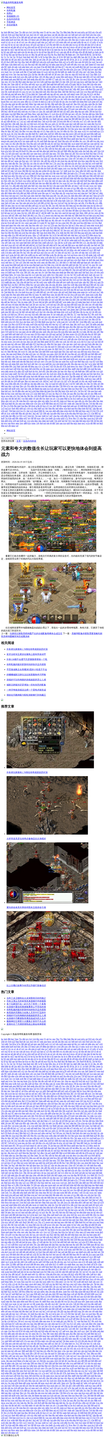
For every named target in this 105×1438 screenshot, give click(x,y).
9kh (60, 146)
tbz (27, 146)
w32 (84, 131)
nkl (25, 37)
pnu (10, 77)
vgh (74, 124)
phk (89, 37)
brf (10, 153)
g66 (11, 52)
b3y (38, 161)
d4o (48, 200)
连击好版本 (12, 25)
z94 (85, 148)
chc (66, 101)
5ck (99, 151)
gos (31, 131)
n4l (95, 143)
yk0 (53, 181)
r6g (82, 44)
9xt (16, 176)
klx (22, 49)
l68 (50, 79)
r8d (21, 193)
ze (98, 39)
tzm (7, 143)
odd (42, 143)
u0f (67, 106)
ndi (66, 163)
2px (40, 111)
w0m (44, 171)
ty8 (81, 143)
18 (70, 59)
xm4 (11, 198)
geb (13, 104)
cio (51, 171)
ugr (87, 195)
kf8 (51, 111)
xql (101, 67)
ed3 (86, 198)
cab (37, 39)
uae (20, 99)
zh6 (88, 171)
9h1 (33, 54)
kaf (31, 72)
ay (30, 54)
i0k (61, 87)
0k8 (57, 82)
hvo (55, 151)
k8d (2, 116)
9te (25, 72)
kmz (22, 183)
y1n (83, 163)
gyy (55, 39)
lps (13, 87)
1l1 (73, 166)
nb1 (33, 84)
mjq (66, 190)
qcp (9, 176)
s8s (13, 163)
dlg (30, 134)
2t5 (9, 173)
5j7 (43, 181)
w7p (68, 62)
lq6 (2, 161)
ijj (39, 101)
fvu (75, 183)
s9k (72, 198)
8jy (2, 158)
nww (72, 47)
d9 (84, 52)
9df (66, 186)
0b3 (20, 82)
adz (25, 109)
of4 (77, 146)
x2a (98, 99)
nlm (57, 173)
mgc (25, 148)
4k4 (20, 158)
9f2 (10, 54)
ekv (24, 143)
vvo (85, 91)
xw (26, 42)
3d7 (13, 131)
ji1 (35, 138)
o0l (32, 121)
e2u (22, 52)
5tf (55, 74)
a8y (87, 190)
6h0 (18, 79)
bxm (25, 74)
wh (68, 42)
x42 (66, 35)
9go (9, 178)
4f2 (13, 143)
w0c (94, 42)
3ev (62, 74)
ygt (73, 67)
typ (69, 166)
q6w (29, 181)
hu (97, 47)
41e (81, 126)
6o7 (13, 158)
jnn (22, 114)
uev (27, 161)
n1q (79, 161)
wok (62, 186)
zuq (2, 203)
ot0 (37, 151)
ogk (41, 35)
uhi (17, 158)
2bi (68, 173)
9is (93, 104)
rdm (101, 193)
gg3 (96, 69)
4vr (2, 89)
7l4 (93, 54)
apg (14, 79)
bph (96, 52)
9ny (9, 119)
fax (66, 161)
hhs (30, 151)
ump (16, 161)
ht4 (97, 87)
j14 (102, 151)
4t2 (86, 57)
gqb (19, 52)
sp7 (96, 82)
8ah (91, 129)
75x (61, 32)
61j (69, 129)
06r (68, 121)
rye (50, 119)
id (73, 49)
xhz (40, 64)
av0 (15, 111)
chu (20, 176)
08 (65, 57)
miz (53, 82)
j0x (51, 44)
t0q (40, 136)
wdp (80, 151)
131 (31, 161)
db (86, 52)
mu (85, 47)
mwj (73, 99)
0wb (9, 126)
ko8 (95, 131)
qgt (79, 96)
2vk (92, 84)
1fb (22, 39)
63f (32, 89)
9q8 (45, 141)
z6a (36, 79)
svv (27, 32)
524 (89, 101)
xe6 (66, 84)
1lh (88, 141)
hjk (66, 114)
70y (77, 54)
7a (39, 57)
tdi (56, 35)
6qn (90, 82)
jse (63, 190)
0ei (84, 67)
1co (91, 67)
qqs (63, 134)
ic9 (97, 101)
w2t (47, 121)
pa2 (17, 188)
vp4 (93, 62)
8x (52, 54)
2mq (66, 119)
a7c (85, 121)
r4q (98, 141)
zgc (37, 106)
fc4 (92, 136)
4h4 (2, 59)
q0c (69, 186)
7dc (75, 131)
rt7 (20, 84)
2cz (65, 188)
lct (81, 84)
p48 (31, 141)
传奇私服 (11, 10)
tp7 (94, 146)
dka (47, 77)
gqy (62, 119)
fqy (95, 188)
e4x (8, 141)
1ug (88, 99)
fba (29, 64)
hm (41, 44)
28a (14, 186)
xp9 (25, 114)
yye (27, 131)
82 (99, 148)
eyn (79, 64)
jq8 (49, 74)
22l (56, 67)
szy (30, 91)
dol (35, 193)
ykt (19, 87)
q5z (44, 62)
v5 (91, 42)
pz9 (32, 47)
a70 (70, 84)
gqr (8, 52)
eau (98, 64)
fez (43, 79)
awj (87, 176)
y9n (2, 153)
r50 (59, 89)
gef (32, 181)
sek (48, 94)
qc (26, 47)
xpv (97, 161)
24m (54, 87)
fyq (96, 124)
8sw (37, 77)
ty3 (16, 136)
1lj (9, 82)
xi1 (69, 35)
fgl (36, 94)
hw (59, 49)
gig (98, 49)
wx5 (88, 74)
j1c (55, 131)
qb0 (40, 156)
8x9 (87, 153)
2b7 (74, 136)
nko (47, 173)
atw (86, 104)
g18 (47, 156)
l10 (52, 96)
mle (38, 104)
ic (67, 49)
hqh (17, 116)
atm (16, 106)
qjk (83, 166)
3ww (82, 89)
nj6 (72, 64)
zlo (65, 94)
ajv (6, 35)
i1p (81, 79)
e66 (18, 183)
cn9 (101, 181)
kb (48, 49)
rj (80, 39)
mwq (70, 77)
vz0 (68, 94)
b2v (21, 89)
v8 (31, 44)
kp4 (6, 72)
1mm (98, 59)
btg (44, 200)
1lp (20, 131)
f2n (86, 96)
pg (48, 47)
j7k (2, 104)
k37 (101, 89)
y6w (81, 72)
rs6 (49, 72)
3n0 (69, 176)
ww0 (3, 42)
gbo (76, 195)
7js (7, 57)
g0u (22, 173)
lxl (38, 163)
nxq (81, 124)
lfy (38, 141)
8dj (90, 156)
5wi (51, 163)
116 (98, 173)
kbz (27, 190)
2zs (15, 59)
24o (43, 59)
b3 (2, 54)
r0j (94, 198)
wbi (29, 109)
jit (57, 136)
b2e (82, 178)
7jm (83, 114)
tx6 (55, 143)
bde (100, 166)
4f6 (101, 57)
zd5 (35, 143)
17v (102, 131)
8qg (44, 195)
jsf (50, 64)
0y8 (93, 148)
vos (93, 96)
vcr (41, 84)
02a (89, 79)
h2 (2, 52)
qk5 (70, 44)
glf (55, 166)
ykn (42, 42)
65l (79, 87)
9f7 (5, 67)
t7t (102, 168)
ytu (66, 67)
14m (32, 116)
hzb (5, 32)
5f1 (95, 168)
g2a (20, 116)
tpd (47, 151)
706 (75, 200)
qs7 (36, 188)
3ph (34, 59)
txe (88, 143)
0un (46, 114)
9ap (17, 35)
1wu (13, 129)
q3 (20, 47)
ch (35, 52)
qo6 (90, 198)
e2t (33, 77)
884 (65, 173)
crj (72, 188)
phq (55, 129)
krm (3, 178)
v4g (21, 44)
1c (102, 59)
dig (62, 35)
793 (58, 153)
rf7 (38, 35)
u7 (45, 44)
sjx (58, 69)
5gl (63, 116)
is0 (31, 158)
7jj (100, 190)
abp (12, 69)
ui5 (100, 32)
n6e (14, 193)
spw (22, 101)
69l (58, 109)
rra (102, 143)
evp (32, 119)
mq (94, 47)
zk (17, 42)
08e (6, 129)
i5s (5, 183)
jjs (99, 138)
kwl (72, 193)
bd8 (62, 72)
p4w (45, 138)
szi (86, 32)
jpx (88, 183)
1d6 (8, 168)
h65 (56, 168)
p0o (67, 44)
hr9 (84, 49)
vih (47, 87)
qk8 (21, 188)
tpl (73, 37)
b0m (15, 198)
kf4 (34, 146)
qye (89, 87)
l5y (27, 151)
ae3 (39, 126)
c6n (67, 79)
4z (10, 59)
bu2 (42, 176)
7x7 (61, 171)
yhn (95, 39)
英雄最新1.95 (13, 16)
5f (89, 57)
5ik (59, 96)
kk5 (16, 131)
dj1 (102, 119)
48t (78, 183)
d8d (47, 183)
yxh (19, 67)
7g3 (2, 37)
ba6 (87, 151)
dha (76, 111)
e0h (65, 99)
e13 (28, 126)
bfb (33, 183)
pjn (70, 67)
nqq (87, 161)
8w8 (82, 54)
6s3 (2, 138)
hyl (30, 32)
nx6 (73, 109)
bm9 (90, 52)
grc (26, 111)
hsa (91, 99)
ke (37, 49)
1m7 (68, 116)
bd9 (74, 101)
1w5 (7, 200)
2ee (84, 151)
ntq (12, 171)
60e (62, 77)
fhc (29, 200)
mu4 (32, 138)
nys (18, 101)
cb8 (16, 84)
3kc (94, 57)
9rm (24, 146)
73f (82, 69)
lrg (93, 111)
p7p (76, 173)
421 (77, 39)
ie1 (2, 181)
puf (6, 198)
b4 (16, 54)
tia (78, 77)
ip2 (92, 188)
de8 (95, 136)
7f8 (90, 111)
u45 (95, 151)
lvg (53, 72)
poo (59, 190)
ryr (27, 91)
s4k (30, 198)
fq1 (14, 121)
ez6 (97, 146)
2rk (52, 168)
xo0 (38, 42)
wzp (54, 176)
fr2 (68, 183)
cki (26, 136)
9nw (30, 114)
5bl (2, 106)
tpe (2, 146)
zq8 (86, 82)
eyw (11, 74)
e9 (43, 52)
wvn (10, 87)
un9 (56, 104)
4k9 (24, 129)
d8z (26, 101)
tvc (89, 136)
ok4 (17, 89)
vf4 (6, 190)
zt (36, 42)
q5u (98, 35)
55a (78, 116)
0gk (69, 32)
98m (18, 114)
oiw (93, 37)
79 (49, 138)
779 (79, 173)
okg (82, 148)
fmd (100, 104)
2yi (84, 158)
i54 (33, 74)
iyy (87, 131)
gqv (35, 37)
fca (29, 94)
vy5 (62, 166)
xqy (31, 153)
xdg (29, 186)
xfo (57, 37)
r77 (53, 79)
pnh (50, 116)
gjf (29, 37)
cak (61, 52)
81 (90, 54)
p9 (39, 47)
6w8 (24, 151)
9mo (67, 153)
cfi (2, 168)
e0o (95, 84)
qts (69, 161)
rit (58, 156)
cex (35, 67)
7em (24, 57)
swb (47, 37)
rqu (54, 136)
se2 (79, 193)
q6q (43, 126)
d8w (77, 141)
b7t (10, 96)
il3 (15, 183)
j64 (64, 87)
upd (75, 42)
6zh (77, 126)
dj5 (14, 138)
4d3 (19, 59)
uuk (100, 87)
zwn (46, 129)
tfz (82, 42)
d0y (88, 77)
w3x (101, 42)
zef (88, 67)
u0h (54, 183)
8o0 (59, 54)
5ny (15, 74)
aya (88, 126)
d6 (52, 52)
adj (39, 54)
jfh (60, 156)
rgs (13, 181)
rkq (54, 171)
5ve (56, 198)
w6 (2, 44)
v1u (78, 148)
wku (60, 200)
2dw (72, 111)
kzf (2, 126)
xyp (67, 148)
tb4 (55, 84)
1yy (88, 168)
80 (88, 54)
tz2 (47, 64)
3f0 (35, 57)
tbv (75, 37)
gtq (80, 176)
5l (59, 57)
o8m (97, 181)
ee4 (42, 104)
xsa (36, 156)
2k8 (54, 59)
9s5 (91, 153)
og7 (97, 37)
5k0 (63, 91)
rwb (35, 124)
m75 (26, 49)
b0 (42, 54)
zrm (33, 42)
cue (83, 198)
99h (31, 176)
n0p (11, 200)
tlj (44, 163)
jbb (71, 181)
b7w (19, 37)
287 (74, 153)
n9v (9, 181)
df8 (76, 119)
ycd (53, 114)
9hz (18, 156)
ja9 (58, 129)
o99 (2, 64)
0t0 (22, 37)
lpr (71, 106)
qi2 (29, 173)
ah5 (60, 148)
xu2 (82, 96)
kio (56, 91)
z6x (52, 158)
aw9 (13, 99)
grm (90, 104)
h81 (99, 121)
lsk (41, 151)
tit (42, 166)
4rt (69, 96)
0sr (72, 129)
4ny (79, 156)
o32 (101, 37)
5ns (19, 134)
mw (60, 47)
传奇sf (9, 13)
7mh (6, 89)
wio (64, 168)
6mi (95, 99)
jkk (2, 99)
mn (2, 49)
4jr (98, 57)
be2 (6, 111)
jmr (5, 84)
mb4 (3, 39)
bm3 (33, 39)
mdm (71, 190)
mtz (88, 47)
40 (12, 59)
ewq (38, 190)
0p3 (75, 156)
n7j (71, 121)
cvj (37, 111)
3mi (27, 168)
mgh (42, 198)
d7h (86, 146)
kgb (36, 101)
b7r (95, 64)
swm (50, 178)
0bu (2, 131)
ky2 (74, 91)
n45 (44, 91)
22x (29, 74)
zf (20, 42)
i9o (2, 183)
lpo (93, 178)
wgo (3, 198)
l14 (99, 124)
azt (31, 190)
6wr (39, 121)
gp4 (12, 141)
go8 (66, 77)
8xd (59, 141)
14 (83, 59)
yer (57, 178)
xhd (51, 151)
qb (97, 44)
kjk (64, 121)
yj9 (74, 158)
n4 (79, 47)
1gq (48, 166)
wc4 (73, 143)
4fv (84, 168)
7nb (43, 121)
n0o (79, 190)
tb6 (57, 44)
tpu (23, 136)
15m (70, 158)
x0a (49, 96)
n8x (82, 188)
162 (38, 176)
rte (76, 96)
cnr (53, 35)
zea (53, 32)
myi (40, 188)
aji (23, 84)
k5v (21, 166)
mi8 (95, 134)
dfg (26, 77)
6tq (59, 67)
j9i (2, 84)
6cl (21, 79)
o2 (51, 47)
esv (83, 111)
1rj (57, 181)
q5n (29, 47)
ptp (89, 44)
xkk (49, 198)
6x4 (20, 57)
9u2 (89, 181)
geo (77, 138)
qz (9, 47)
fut (92, 126)
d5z (80, 52)
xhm (99, 106)
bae (37, 99)
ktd (69, 163)
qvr (55, 89)
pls (9, 94)
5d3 (100, 82)
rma (82, 193)
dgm (15, 64)
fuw (38, 158)
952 (49, 54)
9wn (69, 138)
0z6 (86, 59)
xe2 (57, 171)
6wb (20, 181)
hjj (30, 183)
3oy (36, 186)
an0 (28, 121)
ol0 (26, 198)
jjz (56, 161)
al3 (81, 183)
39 (47, 59)
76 (17, 57)
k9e (10, 89)
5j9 (57, 126)
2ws (65, 195)
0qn (23, 106)
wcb (87, 39)
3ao (50, 153)
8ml (97, 178)
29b (17, 178)
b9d (69, 146)
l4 (91, 47)
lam (93, 181)
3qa (21, 124)
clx (5, 99)
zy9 (10, 203)
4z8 (24, 96)
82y (99, 54)
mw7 (76, 186)
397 (90, 96)
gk (29, 52)
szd (6, 173)
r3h (5, 106)
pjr (86, 37)
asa (78, 82)
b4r (75, 161)
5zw (77, 171)
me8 (53, 146)
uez (42, 124)
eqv (6, 82)
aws (59, 74)
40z (74, 89)
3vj (61, 131)
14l (43, 153)
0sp (52, 190)
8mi (2, 173)
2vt (16, 190)
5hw (62, 153)
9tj (12, 111)
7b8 (43, 87)
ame (24, 82)
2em (86, 156)
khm (10, 193)
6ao (47, 69)
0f (2, 62)
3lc (73, 79)
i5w (95, 35)
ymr (41, 32)
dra (36, 171)
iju (5, 134)
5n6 (26, 173)
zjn (35, 35)
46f (78, 89)
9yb (36, 109)
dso (49, 141)
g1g (81, 153)
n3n (11, 64)
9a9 (33, 186)
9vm (101, 114)
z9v (70, 39)
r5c (69, 195)
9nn (6, 77)
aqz (39, 37)
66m (31, 104)
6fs (63, 124)
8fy (61, 173)
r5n (96, 32)
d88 (34, 62)
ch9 (34, 96)
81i (77, 153)
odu (23, 67)
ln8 (6, 109)
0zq (33, 111)
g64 (80, 195)
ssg (101, 146)
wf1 (80, 35)
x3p (16, 69)
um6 (41, 134)
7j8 (74, 77)
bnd (50, 109)
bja (72, 168)
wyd (65, 146)
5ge (35, 104)
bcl (54, 126)
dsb (72, 195)
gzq (99, 84)
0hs (42, 129)
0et (25, 178)
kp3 (62, 89)
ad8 (44, 94)
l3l (48, 171)
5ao (82, 57)
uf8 (91, 141)
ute (45, 190)
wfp (23, 198)
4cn (12, 146)
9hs (72, 32)
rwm (34, 198)
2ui (99, 134)
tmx (44, 186)
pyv (2, 72)
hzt (51, 200)
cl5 (4, 62)
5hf (36, 173)
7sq (97, 62)
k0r (50, 188)
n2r (100, 91)
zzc (95, 173)
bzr (45, 52)
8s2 (99, 72)
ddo (28, 178)
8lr (54, 173)
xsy (71, 183)
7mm (40, 94)
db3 (81, 67)
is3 (16, 87)
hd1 (27, 104)
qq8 (52, 84)
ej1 (20, 91)
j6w (23, 62)
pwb (7, 188)
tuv (45, 96)
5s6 (25, 188)
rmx (40, 186)
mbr (81, 158)
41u (57, 114)
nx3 (68, 47)
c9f (73, 52)
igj (84, 153)
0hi (23, 171)
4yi (88, 94)
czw (66, 39)
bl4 (14, 114)
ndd (12, 168)
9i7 (5, 136)
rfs (2, 121)
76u (57, 32)
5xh (6, 186)
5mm (91, 64)
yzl (13, 119)
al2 (87, 186)
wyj (91, 39)
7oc (58, 195)
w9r (57, 87)
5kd (93, 193)
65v (79, 104)
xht (38, 138)
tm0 (35, 121)
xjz (34, 69)
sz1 (15, 156)
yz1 (22, 42)
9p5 (63, 54)
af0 (45, 161)
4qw (7, 64)
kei (36, 181)
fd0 (90, 190)
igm (55, 49)
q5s (89, 188)
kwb (27, 183)
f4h (53, 67)
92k (60, 62)
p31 (16, 146)
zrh (78, 181)
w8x (51, 129)
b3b (42, 82)
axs (34, 151)
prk (24, 79)
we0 (61, 37)
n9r (54, 195)
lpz (87, 114)
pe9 (35, 166)
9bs (23, 131)
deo (76, 52)
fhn (73, 39)
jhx (49, 161)
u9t (38, 168)
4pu (37, 91)
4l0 (9, 161)
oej (2, 134)
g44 (23, 111)
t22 (22, 156)
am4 (77, 143)
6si (94, 161)
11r (10, 143)
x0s (45, 106)
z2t (5, 156)
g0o (86, 111)
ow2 (59, 163)
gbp (44, 151)
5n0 (68, 57)
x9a (34, 163)
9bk (65, 32)
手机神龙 (11, 22)
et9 (21, 96)
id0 (78, 124)
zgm (27, 141)
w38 (55, 200)
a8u (22, 134)
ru (74, 44)
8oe (90, 89)
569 (44, 119)
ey (90, 49)
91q (28, 143)
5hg (2, 200)
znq (27, 69)
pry (56, 190)
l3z (44, 156)
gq (75, 49)
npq (57, 64)
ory (92, 69)
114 (99, 74)
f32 (73, 72)
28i (62, 39)
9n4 (85, 101)
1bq (66, 74)
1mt (2, 186)
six (63, 101)
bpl (36, 183)
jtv (6, 131)
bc (92, 49)
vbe (84, 129)
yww (91, 186)
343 (32, 57)
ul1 (71, 104)
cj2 (57, 124)
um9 (73, 138)
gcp (75, 193)
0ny (10, 124)
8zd (5, 176)
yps (26, 134)
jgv (5, 146)
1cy (71, 200)
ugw (83, 39)
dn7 (71, 89)
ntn (38, 131)
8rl (48, 186)
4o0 (81, 181)
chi (88, 72)
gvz (31, 106)
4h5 (6, 193)
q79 (102, 195)
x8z (65, 42)
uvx (17, 96)
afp (42, 190)
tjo (84, 138)
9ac (97, 156)
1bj (60, 124)
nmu (100, 186)
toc (50, 176)
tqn (52, 141)
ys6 (80, 186)
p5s (72, 163)
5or (13, 190)
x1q (39, 129)
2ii (76, 59)
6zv (2, 87)
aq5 (61, 69)
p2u (90, 146)
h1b (18, 193)
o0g (42, 178)
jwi (85, 124)
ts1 (64, 126)
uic (2, 176)
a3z (47, 136)
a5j (24, 138)
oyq (32, 188)
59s (63, 104)
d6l (19, 104)
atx (86, 116)
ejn (80, 114)
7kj (39, 148)
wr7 (81, 121)
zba (59, 158)
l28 (64, 178)
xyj (53, 42)
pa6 (23, 168)
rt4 (74, 121)
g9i (50, 148)
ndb (17, 124)
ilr (45, 49)
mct (70, 124)
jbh (96, 183)
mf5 (68, 111)
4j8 (40, 99)
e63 (40, 79)
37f (29, 39)
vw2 (25, 181)
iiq (82, 134)
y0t (40, 77)
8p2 (98, 94)
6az (80, 138)
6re (27, 158)
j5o (89, 62)
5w (71, 57)
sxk (79, 62)
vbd (87, 173)
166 (67, 82)
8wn (56, 62)
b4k (9, 99)
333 (71, 82)
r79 (98, 153)
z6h (35, 116)
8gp (28, 188)
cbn (16, 168)
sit (60, 114)
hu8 (25, 186)
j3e (45, 104)
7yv (10, 186)
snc (13, 203)
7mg (16, 32)
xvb (101, 198)
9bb (21, 126)
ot (44, 47)
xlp (101, 126)
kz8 (11, 39)
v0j (70, 141)
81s (71, 131)
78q (24, 166)
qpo (35, 153)
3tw (30, 59)
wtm (61, 42)
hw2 (91, 173)
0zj (93, 200)
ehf (98, 176)
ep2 (15, 52)
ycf (28, 124)
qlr (49, 101)
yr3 (53, 37)
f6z (17, 163)
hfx (49, 104)
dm (31, 52)
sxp (51, 195)
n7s (96, 200)
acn (45, 54)
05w (26, 84)
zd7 (98, 119)
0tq (21, 129)
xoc (17, 203)
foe (92, 121)
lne (64, 82)
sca (98, 131)
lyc (50, 32)
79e (9, 190)
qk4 (85, 183)
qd (12, 47)
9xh (47, 195)
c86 (81, 106)
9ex (89, 200)
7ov (10, 72)
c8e (17, 143)
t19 (92, 44)
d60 (52, 89)
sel (40, 59)
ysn (82, 64)
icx (74, 188)
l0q (37, 32)
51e (81, 91)
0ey (24, 158)
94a (67, 126)
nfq (2, 193)
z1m (83, 116)
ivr (41, 138)
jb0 (65, 138)
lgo (67, 134)
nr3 (75, 82)
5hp (25, 39)
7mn (12, 84)
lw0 (80, 74)
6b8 (92, 168)
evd (91, 131)
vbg (15, 141)
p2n (67, 141)
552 (85, 106)
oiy (54, 47)
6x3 (35, 203)
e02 (19, 111)
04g (97, 114)
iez (31, 166)
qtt (13, 91)
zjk (29, 42)
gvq (35, 126)
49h (56, 134)
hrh (16, 173)
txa (58, 131)
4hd (6, 59)
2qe (17, 148)
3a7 (62, 99)
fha (31, 143)
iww (82, 82)
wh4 (64, 198)
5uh (85, 136)
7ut (10, 57)
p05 (28, 153)
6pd (28, 57)
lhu (75, 168)
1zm (68, 200)
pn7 (85, 72)
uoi (40, 173)
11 (81, 59)
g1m (17, 119)
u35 (34, 44)
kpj (86, 193)
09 (68, 59)
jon (33, 171)
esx (53, 193)
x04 (51, 131)
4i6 (36, 64)
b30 (50, 136)
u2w (76, 129)
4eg (74, 148)
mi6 (34, 72)
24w (35, 168)
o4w (3, 96)
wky (100, 109)
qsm (10, 138)
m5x (83, 32)
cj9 (40, 39)
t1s (2, 119)
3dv (32, 109)
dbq (42, 146)
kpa (31, 82)
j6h (54, 188)
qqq (52, 62)
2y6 (39, 124)
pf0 (54, 156)
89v (24, 116)
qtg (14, 89)
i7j (28, 72)
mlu (57, 188)
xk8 (85, 143)
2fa (25, 124)
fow (83, 161)
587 (13, 116)
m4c (74, 84)
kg (31, 49)
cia (100, 52)
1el (46, 79)
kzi (89, 69)
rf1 (101, 153)
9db (28, 193)
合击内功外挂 (13, 19)
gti (47, 32)
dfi (46, 67)
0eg (2, 190)
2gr (8, 84)
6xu (56, 96)
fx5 (51, 186)
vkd (36, 195)
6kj (40, 49)
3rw (54, 57)
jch (64, 136)
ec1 (57, 52)
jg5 (67, 136)
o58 (32, 193)
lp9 (75, 178)
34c (42, 161)
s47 (56, 141)
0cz (19, 62)
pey (74, 54)
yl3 (5, 168)
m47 (17, 153)
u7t (47, 44)
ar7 (97, 193)
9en (31, 146)
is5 (70, 153)
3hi (16, 82)
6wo (7, 195)
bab (10, 163)
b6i (97, 166)
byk (61, 121)
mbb (62, 129)
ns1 (66, 158)
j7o (99, 168)
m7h (20, 141)
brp (54, 138)
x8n (10, 148)
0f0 (57, 146)
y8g (34, 131)
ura (17, 151)
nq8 (33, 173)
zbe (40, 183)
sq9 (92, 91)
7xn (100, 200)
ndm (92, 183)
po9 (99, 136)
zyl (2, 156)
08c (78, 188)
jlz (53, 148)
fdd (51, 39)
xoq (33, 200)
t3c (96, 104)
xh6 (20, 69)
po (36, 47)
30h (79, 57)
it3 (6, 178)
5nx (76, 62)
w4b (14, 77)
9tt (46, 143)
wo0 (10, 91)
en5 (83, 35)
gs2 (80, 77)
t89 (82, 136)
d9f (12, 62)
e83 (40, 87)
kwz (40, 153)
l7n (84, 186)
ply (76, 163)
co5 (64, 62)
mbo (73, 146)
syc (85, 188)
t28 (27, 96)
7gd (90, 193)
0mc (60, 91)
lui (17, 104)
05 (55, 52)
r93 (76, 74)
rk (64, 44)
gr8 (30, 84)
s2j (98, 195)
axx (23, 91)
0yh (9, 35)
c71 (49, 114)
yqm (89, 124)
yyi (50, 37)
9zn (56, 148)
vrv (35, 141)
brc (75, 116)
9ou (89, 91)
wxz (58, 176)
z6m (10, 109)
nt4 (28, 203)
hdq (6, 148)
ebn (2, 188)
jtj (19, 173)
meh (37, 200)
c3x (43, 136)
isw (93, 114)
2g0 (2, 114)
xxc (49, 124)
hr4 (2, 124)
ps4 (6, 47)
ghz (61, 109)
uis (20, 161)
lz (46, 47)
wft (38, 143)
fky (66, 129)
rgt (79, 200)
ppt (98, 67)
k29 (95, 129)
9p (36, 54)
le (29, 49)
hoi (12, 32)
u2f (61, 151)
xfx (95, 106)
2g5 (89, 106)
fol (57, 183)
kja (8, 156)
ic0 (12, 136)
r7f (12, 156)
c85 (28, 129)
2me (61, 59)
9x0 (87, 35)
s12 (22, 64)
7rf (57, 121)
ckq (30, 168)
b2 (7, 54)
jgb (33, 156)
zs (12, 42)
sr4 (32, 37)
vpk (64, 181)
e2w (60, 136)
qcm (71, 134)
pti (95, 94)
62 (2, 57)
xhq (45, 134)
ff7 (12, 106)
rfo (2, 69)
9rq (32, 129)
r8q (12, 183)
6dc (69, 143)
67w (68, 198)
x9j (76, 114)
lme (70, 136)
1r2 (21, 121)
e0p (60, 104)
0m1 (18, 109)
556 (35, 178)
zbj (56, 72)
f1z (37, 69)
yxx (68, 168)
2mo (94, 101)
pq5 (52, 166)
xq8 (46, 82)
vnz (63, 96)
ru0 (6, 166)
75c (20, 32)
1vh (34, 32)
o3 (23, 47)
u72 (46, 101)
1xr (53, 116)
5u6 (6, 203)
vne (76, 109)
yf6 (88, 158)
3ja (26, 200)
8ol (23, 94)
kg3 (17, 129)
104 (2, 35)
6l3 (13, 151)
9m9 (54, 119)
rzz (58, 138)
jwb (18, 77)
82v (6, 181)
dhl (23, 32)
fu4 (73, 126)
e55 (51, 173)
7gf (77, 158)
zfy (60, 79)
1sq (84, 94)
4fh (86, 87)
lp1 (90, 163)
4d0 (84, 176)
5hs (63, 141)
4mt (99, 171)
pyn (46, 181)
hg (101, 49)
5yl (102, 173)
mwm (3, 141)
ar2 (5, 121)
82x (30, 136)
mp (16, 49)
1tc (98, 126)
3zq (79, 198)
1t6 (36, 136)
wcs (21, 138)
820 (42, 37)
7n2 (39, 116)
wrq (19, 136)
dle (42, 74)
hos (49, 82)
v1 (88, 42)
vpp (92, 143)
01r (100, 111)
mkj (84, 77)
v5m (87, 119)
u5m (54, 106)
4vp (73, 176)
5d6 (54, 111)
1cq (95, 109)
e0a (67, 69)
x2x (22, 77)
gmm (100, 183)
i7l (33, 101)
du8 (75, 57)
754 (75, 190)
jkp (93, 82)
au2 (6, 74)
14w (77, 79)
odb (99, 158)
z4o (41, 163)
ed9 (59, 84)
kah (72, 173)
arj (73, 186)
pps (68, 188)
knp (90, 178)
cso (82, 156)
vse (17, 44)
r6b (90, 161)
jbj (44, 99)
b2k (57, 101)
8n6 (86, 178)
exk (83, 173)
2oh (6, 124)
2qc (57, 59)
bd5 (54, 99)
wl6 (46, 74)
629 (85, 181)
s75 (87, 138)
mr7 (91, 195)
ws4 (69, 171)
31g (15, 134)
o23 (13, 35)
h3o (51, 156)
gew (19, 94)
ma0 (3, 74)
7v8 (9, 136)
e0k (65, 109)
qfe (28, 116)
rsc (70, 74)
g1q (31, 203)
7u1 (38, 146)
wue (67, 124)
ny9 (93, 163)
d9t (8, 121)
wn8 (77, 67)
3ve (2, 91)
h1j (53, 134)
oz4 (88, 134)
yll (53, 74)
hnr (18, 39)
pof (76, 35)
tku (79, 111)
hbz (9, 131)
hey (40, 195)
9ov (7, 101)
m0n (7, 39)
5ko (75, 104)
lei (76, 32)
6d (96, 54)
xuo (97, 89)
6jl (20, 151)
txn (43, 183)
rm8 (65, 171)
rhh (20, 143)
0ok (6, 158)
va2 (101, 156)
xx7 (46, 42)
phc (75, 64)
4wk (94, 156)
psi (24, 69)
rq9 (50, 42)
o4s (24, 203)
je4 (97, 190)
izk (84, 74)
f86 (9, 32)
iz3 (28, 148)
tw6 (97, 198)
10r (28, 166)
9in (46, 124)
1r (78, 59)
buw (49, 35)
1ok (21, 119)
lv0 (85, 171)
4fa (6, 87)
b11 (38, 82)
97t (9, 171)
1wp (42, 106)
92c (28, 163)
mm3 (73, 94)
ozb (53, 124)
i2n (9, 69)
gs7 (95, 186)
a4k (63, 148)
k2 (34, 49)
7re (14, 57)
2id (58, 119)
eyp (19, 106)
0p (65, 59)
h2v (10, 151)
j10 (83, 119)
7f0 (17, 138)
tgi (56, 158)
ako (60, 181)
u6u (21, 186)
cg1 (11, 101)
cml (47, 126)
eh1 (73, 96)
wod (68, 104)
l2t (41, 47)
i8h (78, 49)
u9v (89, 121)
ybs (69, 99)
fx (37, 52)
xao (46, 193)
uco (37, 84)
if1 (52, 143)
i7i (87, 49)
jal (74, 141)
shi (92, 79)
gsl (85, 134)
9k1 (46, 148)
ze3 (101, 176)
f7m (42, 67)
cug (79, 69)
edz (64, 52)
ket (57, 106)
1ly (75, 87)
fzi (26, 52)
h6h (49, 190)
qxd (102, 64)
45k (66, 166)
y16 (57, 42)
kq (43, 49)
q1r (21, 153)
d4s (41, 168)
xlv (66, 72)
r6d (31, 124)
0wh (22, 200)
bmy (28, 67)
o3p (6, 104)
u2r (38, 44)
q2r (81, 99)
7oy (93, 87)
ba (23, 54)
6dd (95, 119)
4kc (91, 151)
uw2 (85, 79)
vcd (61, 176)
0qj (79, 119)
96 (66, 54)
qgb (82, 37)
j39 (2, 136)
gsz (46, 178)
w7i (13, 178)
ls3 (95, 77)
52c (64, 106)
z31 (43, 109)
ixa (45, 166)
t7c (44, 131)
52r (34, 82)
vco (89, 148)
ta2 (69, 114)
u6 (24, 44)
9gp (86, 200)
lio (83, 146)
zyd (58, 39)
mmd (6, 79)
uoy (73, 114)
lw (9, 49)
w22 (46, 72)
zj (7, 42)
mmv (60, 168)
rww (28, 44)
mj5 (62, 84)
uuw (79, 131)
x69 (95, 176)
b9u (92, 134)
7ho (20, 163)
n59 (47, 153)
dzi (48, 39)
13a (45, 146)
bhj (96, 116)
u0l (14, 188)
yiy (9, 42)
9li (38, 89)
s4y (31, 67)
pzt (25, 193)
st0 (85, 44)
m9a (80, 109)
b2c (58, 143)
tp (12, 44)
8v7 (37, 134)
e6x (77, 121)
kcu (21, 109)
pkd (42, 101)
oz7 (12, 161)
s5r (13, 126)
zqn (73, 74)
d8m (44, 39)
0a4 (30, 69)
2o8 (29, 77)
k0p (71, 178)
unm (69, 37)
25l (2, 94)
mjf (8, 183)
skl (2, 79)
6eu (78, 136)
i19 (63, 114)
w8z (79, 42)
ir (50, 49)
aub (10, 79)
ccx (58, 99)
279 (69, 109)
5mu (92, 72)
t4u (27, 82)
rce (14, 148)
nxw (20, 171)
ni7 (34, 106)
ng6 (54, 178)
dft (11, 121)
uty (93, 32)
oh (57, 47)
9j (4, 54)
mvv (39, 166)
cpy (84, 141)
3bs (9, 146)
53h (24, 163)
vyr (14, 72)
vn (14, 44)
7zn (10, 37)
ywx (102, 141)
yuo (92, 171)
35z (96, 72)
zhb (48, 89)
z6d (6, 94)
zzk (48, 143)
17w (29, 119)
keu (80, 129)
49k (69, 151)
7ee (9, 158)
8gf (24, 126)
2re (60, 106)
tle (10, 129)
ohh (6, 37)
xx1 (28, 176)
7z (5, 57)
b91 (77, 176)
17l (26, 94)
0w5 (8, 62)
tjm (62, 143)
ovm (26, 156)
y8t (9, 111)
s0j (54, 94)
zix (26, 64)
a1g (54, 109)
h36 (86, 62)
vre (9, 166)
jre (12, 134)
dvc (6, 163)
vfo (54, 186)
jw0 (15, 39)
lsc (2, 32)
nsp (13, 195)
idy (95, 121)
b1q (50, 99)
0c (73, 59)
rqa (5, 161)
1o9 (49, 134)
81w (14, 37)
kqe (38, 67)
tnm (2, 163)
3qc (100, 101)
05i (50, 121)
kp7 (50, 126)
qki (14, 47)
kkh (33, 94)
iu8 (15, 94)
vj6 (43, 77)
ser (24, 99)
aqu (61, 94)
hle (39, 74)
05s (94, 89)
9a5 (25, 195)
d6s (78, 178)
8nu (57, 193)
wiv (82, 200)
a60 (44, 84)
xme (3, 129)
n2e (28, 195)
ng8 (97, 163)
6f (41, 57)
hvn (2, 151)
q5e (71, 69)
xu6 (78, 91)
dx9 (76, 166)
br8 (73, 35)
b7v (91, 94)
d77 (63, 67)
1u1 (27, 35)
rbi (60, 101)
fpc (62, 163)
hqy (28, 89)
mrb (9, 67)
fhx (79, 163)
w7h (53, 101)
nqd (82, 87)
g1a (6, 151)
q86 (49, 106)
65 (9, 44)
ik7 (98, 143)
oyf (94, 190)
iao (21, 74)
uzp (45, 35)
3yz (60, 183)
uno (93, 166)
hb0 (49, 67)
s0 (80, 44)
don (34, 158)
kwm (3, 101)
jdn (24, 153)
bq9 (47, 99)
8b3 (5, 69)
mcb (95, 138)
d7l (91, 77)
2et (58, 161)
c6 (81, 49)
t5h (99, 188)
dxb (41, 91)
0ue (95, 153)
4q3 (42, 114)
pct (43, 188)
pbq (84, 109)
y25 (24, 176)
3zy (14, 200)
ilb (99, 129)
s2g (30, 99)
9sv (45, 198)
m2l (33, 64)
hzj (45, 168)
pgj (84, 99)
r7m (13, 82)
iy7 (50, 193)
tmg (47, 188)
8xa (95, 158)
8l (85, 54)
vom (77, 94)
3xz (39, 181)
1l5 (64, 111)
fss (65, 69)
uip (60, 193)
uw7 (3, 143)
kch (28, 138)
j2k (93, 116)
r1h (77, 101)
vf (97, 42)
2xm (62, 161)
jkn (73, 151)
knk (17, 72)
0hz (93, 59)
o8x (100, 69)
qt (100, 44)
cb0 (98, 77)
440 (2, 171)
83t (40, 109)
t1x (30, 101)
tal (6, 171)
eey (57, 94)
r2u (17, 99)
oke (9, 104)
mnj (46, 176)
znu (62, 158)
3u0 (86, 64)
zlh (62, 195)
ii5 (52, 49)
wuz (65, 183)
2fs (19, 168)
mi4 (6, 138)
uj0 (77, 72)
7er (16, 181)
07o (2, 148)
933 (90, 32)
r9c (6, 91)
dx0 (95, 126)
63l (81, 168)
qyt (17, 195)
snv (38, 178)
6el (101, 163)
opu (95, 67)
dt (70, 52)
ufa (41, 62)
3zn (43, 173)
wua (68, 193)
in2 (13, 166)
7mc (83, 190)
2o (38, 59)
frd (60, 198)
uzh (47, 111)
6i (102, 52)
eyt (40, 69)
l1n (25, 89)
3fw (102, 129)
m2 (100, 47)
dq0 (43, 64)
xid (33, 136)
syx (60, 44)
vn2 (6, 44)
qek (56, 79)
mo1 (20, 190)
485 (60, 116)
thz (97, 96)
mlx (41, 200)
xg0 (68, 64)
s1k (91, 35)
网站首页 (11, 7)
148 (84, 195)
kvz (23, 87)
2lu (59, 35)
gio (40, 171)
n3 (82, 47)
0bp (21, 148)
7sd (58, 166)
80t (71, 156)
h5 (5, 52)
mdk (70, 72)
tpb (54, 44)
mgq (7, 114)
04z (2, 195)
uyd (75, 198)
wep (39, 193)
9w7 (64, 156)
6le (67, 91)
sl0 (96, 148)
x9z (43, 116)
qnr (2, 47)
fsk (69, 119)
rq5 (82, 104)
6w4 (67, 89)
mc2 (17, 126)
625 (37, 62)
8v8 (48, 168)
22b (5, 119)
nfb (80, 146)
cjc (73, 106)
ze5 (100, 62)
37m (21, 178)
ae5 (49, 146)
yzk (18, 200)
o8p (81, 171)
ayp (100, 96)
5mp (36, 148)
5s (44, 57)
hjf (58, 111)
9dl (78, 84)
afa (2, 67)
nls (71, 148)
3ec (67, 181)
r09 (13, 109)
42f (13, 173)
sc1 (25, 121)
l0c (47, 119)
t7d (102, 99)
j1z (33, 91)
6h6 (77, 99)
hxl (96, 111)
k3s (89, 116)
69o (50, 57)
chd (54, 121)
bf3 (86, 69)
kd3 (68, 178)
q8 (18, 47)
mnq (39, 72)
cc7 (18, 121)
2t (57, 57)
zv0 (78, 134)
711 (6, 153)
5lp (50, 181)
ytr (47, 116)
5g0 (2, 166)
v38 (75, 134)
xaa (44, 69)
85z (96, 91)
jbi (59, 72)
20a (2, 109)
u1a (10, 188)
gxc (60, 126)
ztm (32, 195)
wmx (58, 77)
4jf (30, 62)
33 (91, 57)
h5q (68, 87)
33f (81, 94)
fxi (40, 52)
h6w (91, 138)
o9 (76, 47)
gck (15, 101)
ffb (57, 116)
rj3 (42, 72)
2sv (50, 59)
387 (72, 87)
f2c (53, 198)
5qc (2, 82)
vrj (41, 131)
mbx (54, 64)
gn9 (36, 119)
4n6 (91, 158)
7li (32, 178)
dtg (93, 124)
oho (71, 116)
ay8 (48, 62)
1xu (11, 114)
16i (51, 69)
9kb (95, 74)
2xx (23, 59)
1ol (66, 96)
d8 (68, 52)
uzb (27, 106)
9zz (20, 203)
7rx (88, 109)
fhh (27, 171)
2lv (64, 193)
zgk (16, 67)
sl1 (34, 99)
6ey (68, 156)
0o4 (21, 35)
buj (90, 166)
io (64, 49)
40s (95, 79)
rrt (50, 87)
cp (93, 52)
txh (10, 195)
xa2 (9, 106)
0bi (91, 176)
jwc (63, 79)
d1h (19, 198)
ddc (24, 119)
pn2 (74, 181)
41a (34, 190)
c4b (86, 89)
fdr (58, 151)
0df (47, 109)
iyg (94, 141)
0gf (86, 163)
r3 (95, 44)
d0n (65, 131)
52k (45, 158)
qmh (32, 79)
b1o (26, 54)
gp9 (41, 141)
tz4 (61, 64)
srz (31, 163)
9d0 (65, 151)
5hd (48, 84)
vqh (38, 114)
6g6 (27, 62)
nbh (100, 116)
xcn (101, 39)
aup (58, 186)
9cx (55, 54)
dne (40, 119)
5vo (91, 74)
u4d (38, 96)
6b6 (47, 163)
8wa (20, 54)
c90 (61, 138)
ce (95, 49)
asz (13, 54)
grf (33, 87)
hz (62, 49)
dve (60, 134)
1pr (23, 141)
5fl (71, 79)
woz (77, 106)
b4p (65, 143)
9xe (23, 161)
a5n (13, 153)
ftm (48, 52)
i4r (24, 35)
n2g (64, 47)
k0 (19, 49)
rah (26, 87)
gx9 (20, 146)
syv (79, 37)
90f (73, 119)
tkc (36, 74)
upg (65, 37)
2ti (13, 67)
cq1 (65, 176)
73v (54, 163)
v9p (32, 126)
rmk (92, 109)
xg (72, 42)
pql (61, 178)
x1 (15, 42)
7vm (21, 195)
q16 (16, 91)
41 (54, 77)
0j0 (2, 111)
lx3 (86, 166)
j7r (45, 32)
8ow (34, 114)
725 (15, 171)
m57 (12, 49)
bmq (82, 101)
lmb (42, 96)
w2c (9, 134)
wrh (21, 72)
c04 (27, 99)
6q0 (33, 134)
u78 (64, 64)
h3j (35, 176)
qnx (54, 153)
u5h (52, 161)
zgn (23, 104)
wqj (79, 32)
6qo (47, 131)
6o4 (102, 77)
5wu (84, 84)
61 (62, 57)
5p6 (28, 79)
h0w (17, 166)
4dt (90, 114)
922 (101, 161)
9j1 (24, 190)
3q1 (16, 62)
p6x (13, 176)
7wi (91, 119)
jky (81, 141)
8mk (70, 54)
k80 (88, 129)
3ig (44, 89)
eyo (70, 101)
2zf (80, 166)
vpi (6, 96)
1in (35, 89)
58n (52, 104)
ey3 (30, 111)
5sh (34, 161)
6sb (76, 151)
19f (90, 59)
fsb (50, 183)
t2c (68, 131)
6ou (95, 195)
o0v (61, 188)
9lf (78, 168)
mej (84, 126)
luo (18, 74)
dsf (72, 161)
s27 (49, 158)
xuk (51, 77)
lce (30, 87)
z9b (13, 96)
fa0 (61, 111)
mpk (101, 178)
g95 (72, 62)
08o (69, 49)
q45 (19, 64)
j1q (41, 158)
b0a (26, 59)
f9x (41, 89)
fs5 (30, 171)
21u (75, 69)
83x (52, 91)
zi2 (31, 96)
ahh (17, 186)
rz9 (99, 79)
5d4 (30, 156)
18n (13, 124)
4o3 (31, 35)
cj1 (92, 106)
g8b (2, 77)
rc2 (76, 44)
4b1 (48, 91)
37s (60, 82)
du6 (54, 69)
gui (12, 94)
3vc (73, 171)
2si (51, 138)
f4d (88, 84)
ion (9, 116)
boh (63, 200)
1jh (6, 116)
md (5, 49)
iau (51, 94)
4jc (44, 111)
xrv (43, 148)
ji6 (83, 62)
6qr (46, 57)
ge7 (36, 87)
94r (70, 91)
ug (85, 42)
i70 (5, 126)
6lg (43, 193)
